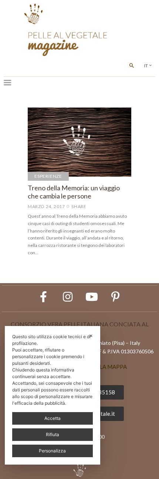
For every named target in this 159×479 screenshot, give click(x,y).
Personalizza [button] (52, 450)
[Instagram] (68, 297)
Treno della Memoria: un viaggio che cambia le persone (74, 192)
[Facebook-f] (44, 297)
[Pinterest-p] (116, 297)
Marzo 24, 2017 (46, 206)
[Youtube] (92, 297)
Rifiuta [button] (52, 434)
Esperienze (48, 176)
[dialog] (52, 395)
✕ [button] (91, 336)
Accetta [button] (52, 418)
